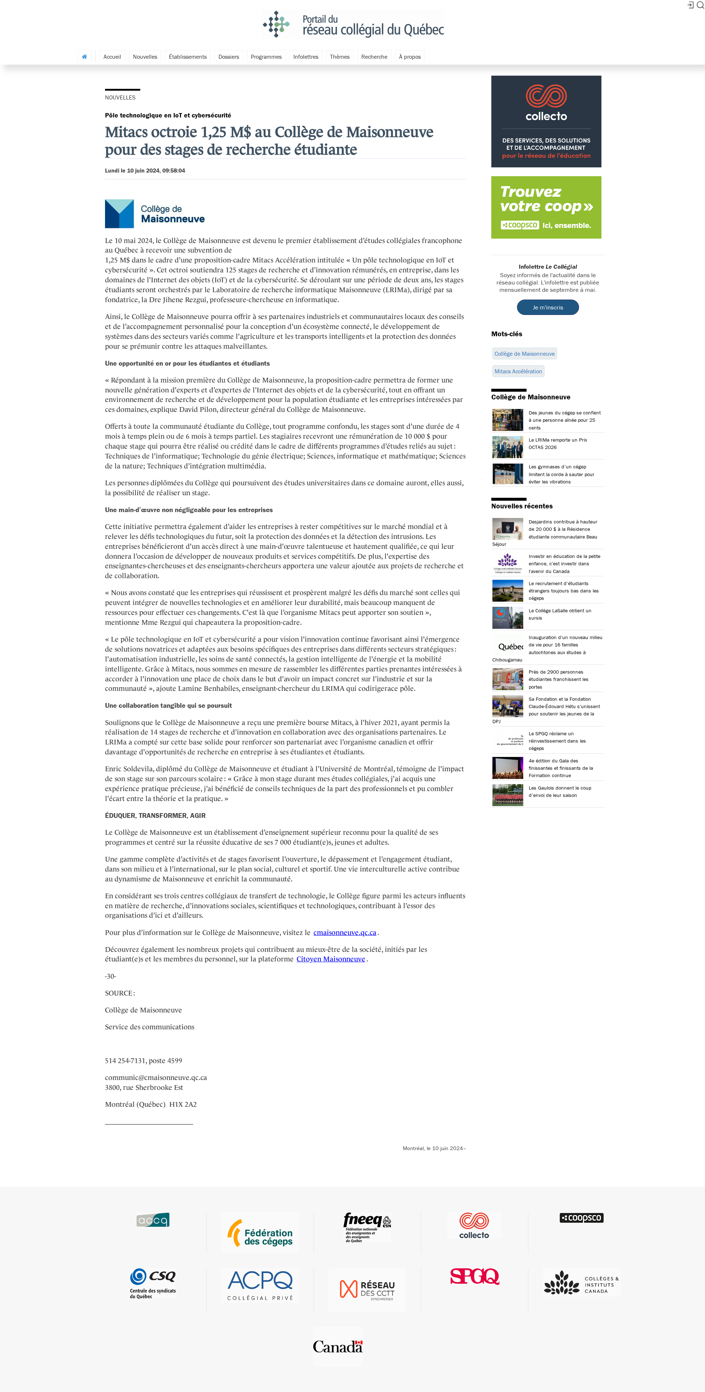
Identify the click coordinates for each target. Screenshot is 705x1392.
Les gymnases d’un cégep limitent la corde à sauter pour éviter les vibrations (561, 474)
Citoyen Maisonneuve (331, 959)
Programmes (266, 56)
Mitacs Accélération (518, 371)
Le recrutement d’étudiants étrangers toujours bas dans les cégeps (564, 590)
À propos (410, 56)
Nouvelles (145, 56)
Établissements (188, 56)
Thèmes (340, 56)
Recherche (374, 56)
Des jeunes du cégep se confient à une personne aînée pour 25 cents (565, 420)
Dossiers (228, 56)
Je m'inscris (548, 307)
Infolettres (305, 56)
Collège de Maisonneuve (525, 353)
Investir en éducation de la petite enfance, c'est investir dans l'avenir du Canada (564, 563)
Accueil (112, 56)
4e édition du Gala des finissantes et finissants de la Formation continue (561, 768)
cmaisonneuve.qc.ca (345, 932)
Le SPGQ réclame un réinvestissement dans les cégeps (557, 740)
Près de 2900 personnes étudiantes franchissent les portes (559, 679)
